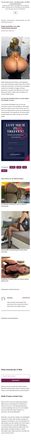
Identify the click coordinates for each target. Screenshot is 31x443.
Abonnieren (15, 380)
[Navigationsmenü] (15, 12)
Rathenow (11, 30)
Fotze (24, 167)
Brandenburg (11, 20)
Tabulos (4, 170)
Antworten (26, 297)
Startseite (3, 20)
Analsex (12, 167)
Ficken (19, 167)
